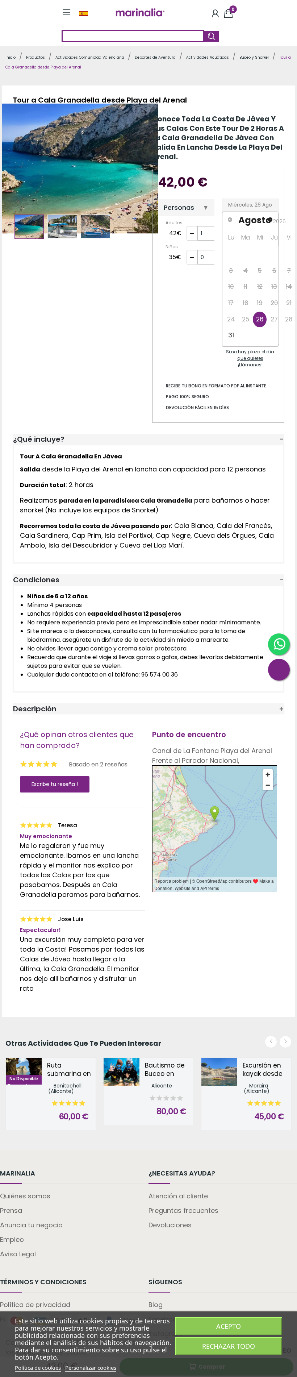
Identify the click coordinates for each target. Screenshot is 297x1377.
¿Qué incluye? (38, 439)
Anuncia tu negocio (31, 1225)
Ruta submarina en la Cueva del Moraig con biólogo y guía (69, 1070)
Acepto (228, 1326)
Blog (155, 1304)
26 (260, 319)
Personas (179, 207)
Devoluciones (170, 1225)
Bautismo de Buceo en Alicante (165, 1070)
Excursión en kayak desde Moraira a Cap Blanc (265, 1070)
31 (231, 335)
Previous (19, 170)
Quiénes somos (25, 1196)
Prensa (11, 1210)
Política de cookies (38, 1367)
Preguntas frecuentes (183, 1210)
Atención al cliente (178, 1196)
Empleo (12, 1239)
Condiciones (36, 580)
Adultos (174, 223)
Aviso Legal (18, 1254)
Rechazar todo (228, 1346)
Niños (172, 247)
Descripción (35, 709)
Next (137, 170)
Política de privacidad (35, 1304)
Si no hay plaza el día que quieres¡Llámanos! (250, 358)
